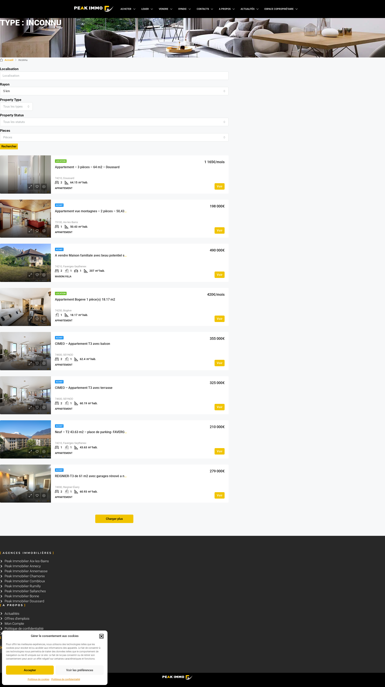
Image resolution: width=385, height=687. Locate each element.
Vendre (163, 9)
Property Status (12, 115)
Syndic (182, 9)
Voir (219, 186)
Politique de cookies (38, 679)
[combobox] (114, 91)
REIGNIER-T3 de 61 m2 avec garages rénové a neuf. (92, 476)
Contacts (203, 9)
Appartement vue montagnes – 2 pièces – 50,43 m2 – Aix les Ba (101, 211)
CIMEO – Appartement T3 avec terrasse (83, 388)
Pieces (5, 131)
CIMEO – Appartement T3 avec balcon (82, 344)
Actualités (247, 9)
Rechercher (8, 146)
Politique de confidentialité (65, 679)
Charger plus (114, 519)
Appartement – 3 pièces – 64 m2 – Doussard (87, 167)
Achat (59, 205)
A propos (225, 9)
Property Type (10, 100)
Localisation (9, 69)
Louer (145, 9)
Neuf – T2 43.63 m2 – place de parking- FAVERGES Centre (97, 432)
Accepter (30, 670)
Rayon (5, 84)
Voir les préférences (79, 670)
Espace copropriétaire (279, 9)
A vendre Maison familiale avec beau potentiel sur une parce (99, 255)
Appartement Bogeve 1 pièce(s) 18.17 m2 (85, 299)
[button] (101, 636)
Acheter (126, 9)
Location (61, 161)
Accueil (9, 59)
